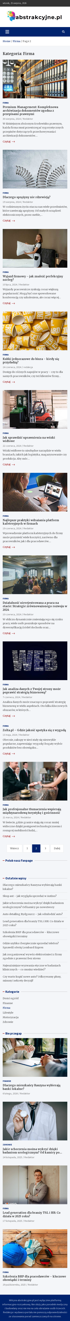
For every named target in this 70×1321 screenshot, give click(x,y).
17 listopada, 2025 (12, 1220)
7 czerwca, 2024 (11, 697)
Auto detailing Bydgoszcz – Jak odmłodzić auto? (33, 914)
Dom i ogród (10, 998)
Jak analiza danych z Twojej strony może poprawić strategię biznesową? (32, 690)
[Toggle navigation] (7, 31)
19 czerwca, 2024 (12, 528)
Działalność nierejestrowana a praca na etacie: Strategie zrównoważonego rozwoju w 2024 (35, 606)
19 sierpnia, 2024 (12, 202)
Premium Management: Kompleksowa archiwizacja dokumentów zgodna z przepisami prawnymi (30, 110)
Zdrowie (8, 1022)
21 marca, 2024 (11, 817)
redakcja (28, 367)
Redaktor (28, 118)
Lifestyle (8, 1012)
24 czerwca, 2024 (12, 367)
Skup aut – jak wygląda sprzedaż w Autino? (30, 896)
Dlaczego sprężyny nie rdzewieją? (26, 197)
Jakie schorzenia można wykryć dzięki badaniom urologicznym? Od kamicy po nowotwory (31, 1152)
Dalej (57, 848)
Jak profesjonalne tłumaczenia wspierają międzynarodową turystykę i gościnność (32, 811)
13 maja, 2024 (10, 734)
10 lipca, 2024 (10, 284)
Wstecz (14, 848)
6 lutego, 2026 (10, 1093)
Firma (6, 102)
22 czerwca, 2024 (12, 445)
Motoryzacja (10, 1017)
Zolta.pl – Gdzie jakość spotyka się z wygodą (34, 730)
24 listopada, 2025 (12, 1157)
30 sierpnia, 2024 (12, 118)
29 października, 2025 (14, 1284)
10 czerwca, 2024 (12, 614)
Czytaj (7, 141)
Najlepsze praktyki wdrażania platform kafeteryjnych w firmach (31, 522)
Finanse (8, 1003)
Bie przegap (13, 1033)
